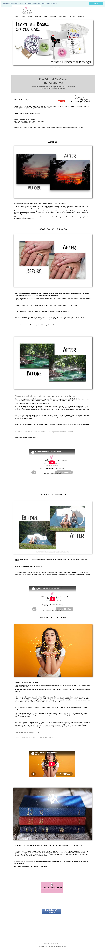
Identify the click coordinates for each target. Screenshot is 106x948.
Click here (45, 67)
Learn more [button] (54, 3)
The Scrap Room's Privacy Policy (52, 943)
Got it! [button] (96, 3)
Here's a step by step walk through (25, 861)
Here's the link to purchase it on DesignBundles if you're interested (58, 725)
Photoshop (36, 113)
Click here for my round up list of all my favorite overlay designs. (33, 737)
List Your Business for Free (61, 946)
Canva (30, 698)
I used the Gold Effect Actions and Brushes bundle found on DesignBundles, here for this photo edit (44, 431)
